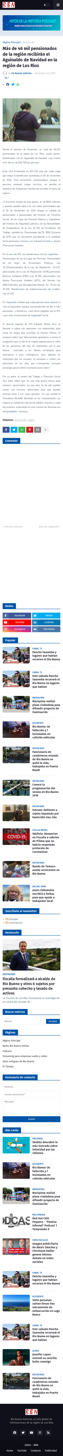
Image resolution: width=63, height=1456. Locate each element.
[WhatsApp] (18, 84)
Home (9, 1450)
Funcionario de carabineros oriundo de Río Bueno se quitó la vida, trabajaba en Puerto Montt (45, 761)
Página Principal (11, 42)
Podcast (7, 1051)
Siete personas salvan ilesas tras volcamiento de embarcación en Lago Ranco (46, 1307)
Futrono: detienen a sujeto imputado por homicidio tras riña (45, 813)
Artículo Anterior (13, 526)
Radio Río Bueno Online (16, 1045)
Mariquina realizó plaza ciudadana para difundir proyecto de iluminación (46, 707)
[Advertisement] (31, 565)
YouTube (22, 1450)
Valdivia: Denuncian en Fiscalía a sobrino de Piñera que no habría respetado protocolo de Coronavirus (45, 843)
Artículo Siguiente (49, 526)
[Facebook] (7, 84)
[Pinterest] (29, 430)
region (31, 420)
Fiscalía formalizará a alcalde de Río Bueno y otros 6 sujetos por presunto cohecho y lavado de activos (29, 986)
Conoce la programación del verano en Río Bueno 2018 (45, 790)
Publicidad (51, 1450)
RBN (36, 1445)
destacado (28, 42)
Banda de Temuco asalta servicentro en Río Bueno (45, 870)
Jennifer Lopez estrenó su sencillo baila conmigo (44, 1358)
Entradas (13, 919)
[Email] (37, 430)
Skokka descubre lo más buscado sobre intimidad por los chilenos (45, 1148)
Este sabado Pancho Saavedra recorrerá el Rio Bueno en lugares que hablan (46, 681)
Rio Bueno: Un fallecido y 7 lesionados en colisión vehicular (43, 732)
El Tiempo (8, 1066)
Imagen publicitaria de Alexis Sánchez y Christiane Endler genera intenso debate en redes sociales (45, 1252)
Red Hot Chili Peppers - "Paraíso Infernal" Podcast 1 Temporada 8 (44, 1224)
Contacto (36, 1450)
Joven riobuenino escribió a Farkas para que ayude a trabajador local (43, 895)
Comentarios (15, 922)
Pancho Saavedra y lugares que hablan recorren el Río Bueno (46, 656)
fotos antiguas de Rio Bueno (18, 1061)
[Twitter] (13, 84)
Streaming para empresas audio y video (25, 1056)
